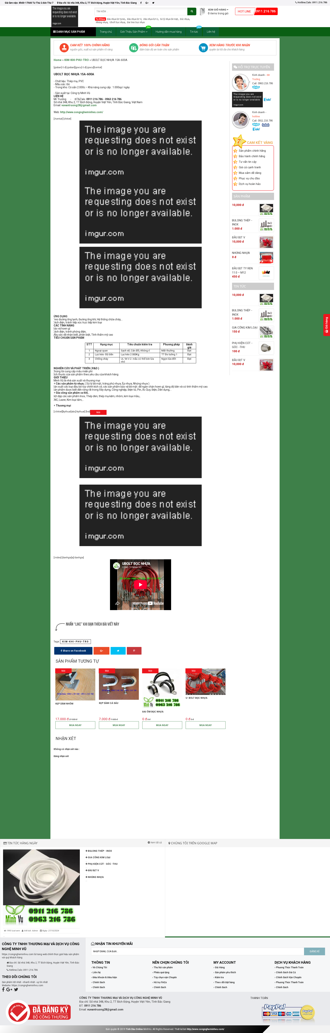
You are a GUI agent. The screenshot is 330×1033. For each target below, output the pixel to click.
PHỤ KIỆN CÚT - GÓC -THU (102, 864)
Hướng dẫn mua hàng (169, 31)
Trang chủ (106, 31)
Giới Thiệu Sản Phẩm (133, 31)
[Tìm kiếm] (191, 11)
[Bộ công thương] (38, 1012)
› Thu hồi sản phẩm (162, 967)
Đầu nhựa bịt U (150, 19)
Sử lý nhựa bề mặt (169, 19)
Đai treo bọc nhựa (136, 22)
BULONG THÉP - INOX (99, 851)
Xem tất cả (156, 842)
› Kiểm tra (219, 977)
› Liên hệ (95, 972)
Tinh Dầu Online (134, 1029)
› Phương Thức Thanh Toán (289, 967)
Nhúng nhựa (102, 22)
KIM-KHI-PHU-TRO (76, 60)
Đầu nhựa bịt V (134, 19)
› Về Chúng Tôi (99, 967)
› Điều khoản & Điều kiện (104, 977)
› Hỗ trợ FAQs (159, 982)
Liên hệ (211, 31)
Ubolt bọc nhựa (117, 22)
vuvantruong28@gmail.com (79, 105)
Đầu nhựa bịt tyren (116, 19)
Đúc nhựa (184, 19)
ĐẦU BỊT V (93, 870)
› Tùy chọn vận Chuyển (164, 977)
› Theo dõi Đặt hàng (224, 982)
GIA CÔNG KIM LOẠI (98, 857)
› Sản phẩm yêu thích (225, 972)
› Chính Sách (98, 982)
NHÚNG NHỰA (95, 877)
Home (57, 60)
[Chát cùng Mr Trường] (247, 99)
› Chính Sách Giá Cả (285, 972)
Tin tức (194, 31)
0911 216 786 (92, 1005)
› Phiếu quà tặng (160, 972)
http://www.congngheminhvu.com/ (205, 1029)
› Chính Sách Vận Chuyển (288, 977)
